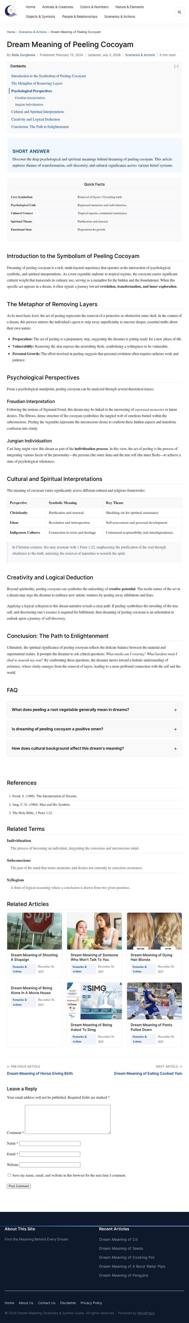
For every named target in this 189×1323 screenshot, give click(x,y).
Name (12, 1143)
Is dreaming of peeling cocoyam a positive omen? (57, 729)
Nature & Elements (129, 7)
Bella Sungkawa (23, 55)
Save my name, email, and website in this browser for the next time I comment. (69, 1175)
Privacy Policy (91, 1303)
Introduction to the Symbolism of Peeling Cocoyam (48, 75)
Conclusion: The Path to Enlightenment (40, 126)
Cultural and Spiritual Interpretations (37, 111)
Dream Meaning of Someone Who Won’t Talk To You (94, 957)
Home (30, 7)
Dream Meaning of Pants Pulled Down (151, 1027)
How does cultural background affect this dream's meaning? (68, 748)
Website (12, 1164)
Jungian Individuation (29, 104)
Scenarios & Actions (119, 16)
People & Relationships (79, 16)
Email (12, 1153)
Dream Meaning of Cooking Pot (126, 1257)
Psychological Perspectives (31, 90)
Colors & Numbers (94, 7)
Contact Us (47, 1303)
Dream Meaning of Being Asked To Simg (91, 1027)
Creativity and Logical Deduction (35, 119)
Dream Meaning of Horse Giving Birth (40, 1073)
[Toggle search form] (179, 12)
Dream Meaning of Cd (118, 1239)
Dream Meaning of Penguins (123, 1275)
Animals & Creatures (57, 7)
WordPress (146, 1313)
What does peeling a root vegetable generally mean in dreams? (70, 709)
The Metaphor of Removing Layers (36, 83)
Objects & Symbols (40, 16)
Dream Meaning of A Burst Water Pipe (132, 1266)
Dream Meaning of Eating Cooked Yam (148, 1073)
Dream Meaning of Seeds (121, 1248)
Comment (15, 1132)
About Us (26, 1303)
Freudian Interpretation (30, 98)
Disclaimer (68, 1303)
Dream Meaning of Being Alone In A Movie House (31, 990)
